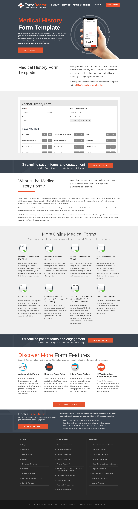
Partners (25, 469)
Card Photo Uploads (99, 449)
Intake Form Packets (80, 374)
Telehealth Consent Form (65, 485)
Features (77, 5)
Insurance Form (25, 296)
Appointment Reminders (100, 478)
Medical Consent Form (64, 454)
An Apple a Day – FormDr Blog (32, 478)
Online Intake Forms (64, 449)
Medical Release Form (64, 464)
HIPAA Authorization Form (66, 475)
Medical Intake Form (106, 296)
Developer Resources (29, 464)
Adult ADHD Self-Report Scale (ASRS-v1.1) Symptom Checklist (81, 299)
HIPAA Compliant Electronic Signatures (107, 375)
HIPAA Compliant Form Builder (102, 445)
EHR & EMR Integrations (100, 454)
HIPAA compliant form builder (89, 85)
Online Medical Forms (64, 445)
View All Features (98, 483)
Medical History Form (64, 459)
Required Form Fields (54, 374)
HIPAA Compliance (28, 473)
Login (24, 445)
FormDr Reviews (28, 483)
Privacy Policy (102, 504)
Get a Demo (112, 5)
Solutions (67, 5)
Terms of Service (86, 504)
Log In (98, 5)
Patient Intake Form (63, 480)
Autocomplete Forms (28, 374)
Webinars (25, 449)
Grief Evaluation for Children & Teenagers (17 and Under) (55, 299)
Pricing (86, 5)
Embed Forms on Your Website (102, 473)
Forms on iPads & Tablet (100, 459)
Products (55, 5)
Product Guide (27, 454)
